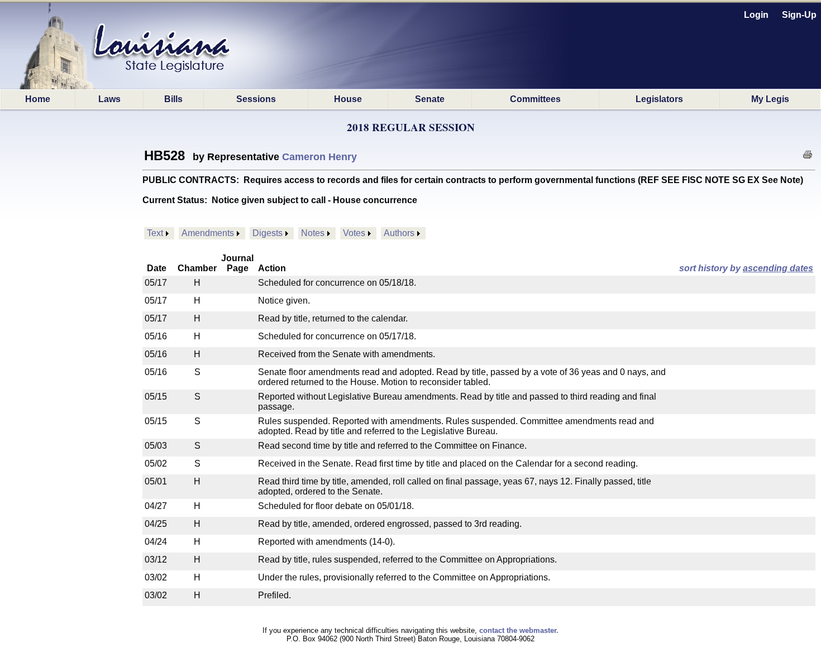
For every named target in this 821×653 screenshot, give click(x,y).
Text (155, 233)
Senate (430, 99)
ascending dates (778, 268)
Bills (173, 99)
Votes (354, 233)
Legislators (659, 99)
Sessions (256, 99)
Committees (535, 99)
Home (37, 99)
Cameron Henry (319, 156)
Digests (267, 233)
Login (756, 15)
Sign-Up (799, 15)
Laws (109, 99)
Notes (312, 233)
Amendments (208, 233)
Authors (399, 233)
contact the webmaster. (519, 630)
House (348, 99)
